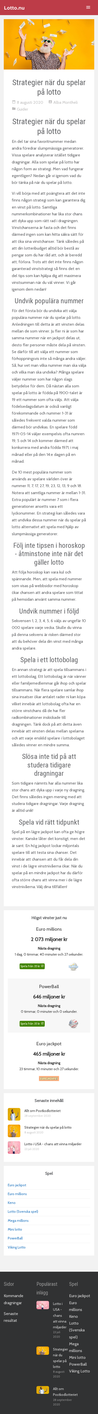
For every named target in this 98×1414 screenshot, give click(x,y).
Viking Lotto (17, 1247)
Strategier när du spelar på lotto (48, 1127)
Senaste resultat (11, 1317)
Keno (12, 1203)
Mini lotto (15, 1229)
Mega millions (18, 1221)
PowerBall (15, 1238)
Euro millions (17, 1194)
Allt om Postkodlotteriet (42, 1111)
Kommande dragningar (13, 1299)
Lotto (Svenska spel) (23, 1211)
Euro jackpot (17, 1185)
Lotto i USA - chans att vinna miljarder (52, 1144)
